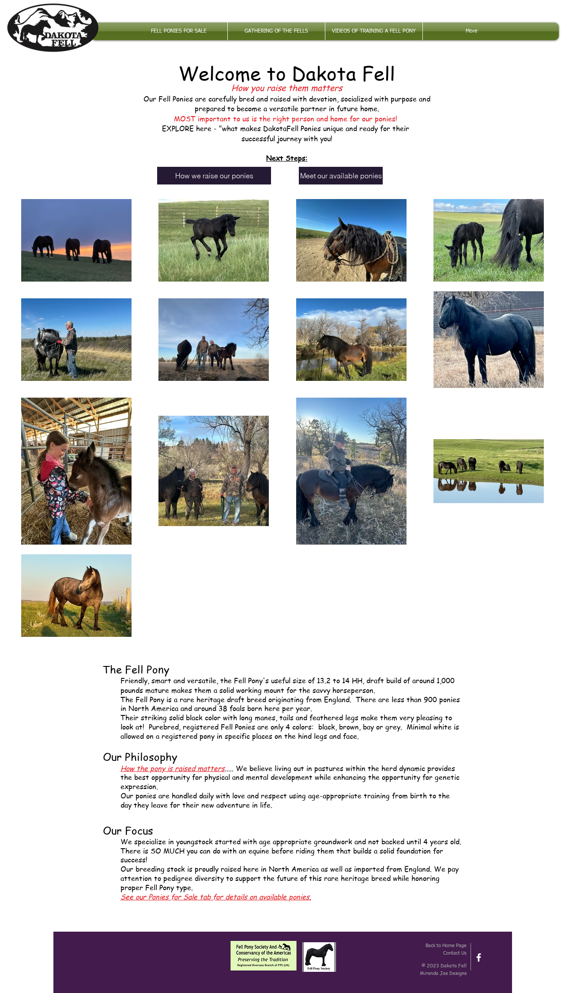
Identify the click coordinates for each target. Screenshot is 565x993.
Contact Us (455, 953)
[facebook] (478, 957)
